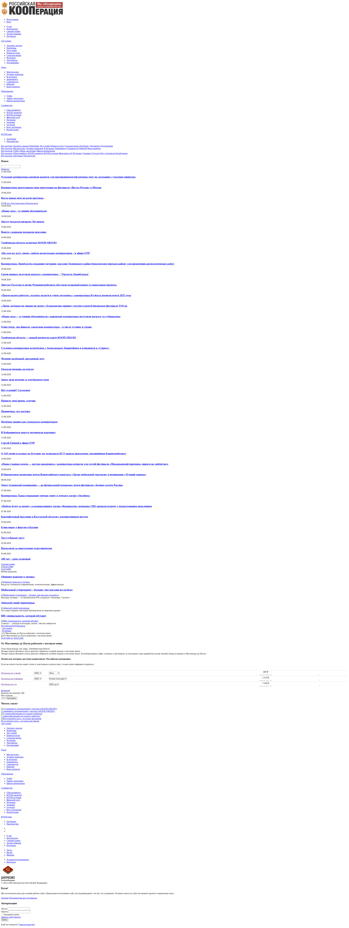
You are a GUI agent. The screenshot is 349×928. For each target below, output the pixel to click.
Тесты (9, 850)
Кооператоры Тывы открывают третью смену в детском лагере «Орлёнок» (45, 495)
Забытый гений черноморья (17, 602)
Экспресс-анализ (14, 45)
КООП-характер (14, 112)
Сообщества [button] (6, 105)
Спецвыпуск (12, 82)
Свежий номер (13, 31)
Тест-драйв (12, 50)
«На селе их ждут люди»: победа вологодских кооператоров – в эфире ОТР (45, 253)
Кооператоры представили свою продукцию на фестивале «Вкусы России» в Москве (51, 187)
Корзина (5, 690)
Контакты (11, 862)
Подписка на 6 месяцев (12, 679)
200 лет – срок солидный (15, 558)
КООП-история (14, 115)
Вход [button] (9, 22)
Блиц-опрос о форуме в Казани (19, 527)
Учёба (9, 96)
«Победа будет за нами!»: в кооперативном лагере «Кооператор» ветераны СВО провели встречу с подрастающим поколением (76, 506)
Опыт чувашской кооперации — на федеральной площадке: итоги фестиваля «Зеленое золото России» (62, 485)
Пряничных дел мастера (15, 411)
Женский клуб (13, 117)
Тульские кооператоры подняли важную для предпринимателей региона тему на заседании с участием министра (68, 176)
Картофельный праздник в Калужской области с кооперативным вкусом (44, 516)
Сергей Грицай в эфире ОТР (18, 442)
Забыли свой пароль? (11, 917)
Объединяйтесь (14, 110)
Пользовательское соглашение (23, 898)
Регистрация (12, 19)
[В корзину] (318, 674)
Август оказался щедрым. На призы (22, 221)
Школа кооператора (16, 101)
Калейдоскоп (13, 130)
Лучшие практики (15, 74)
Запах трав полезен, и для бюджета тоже (25, 379)
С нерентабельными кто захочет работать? (20, 716)
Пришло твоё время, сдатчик (18, 400)
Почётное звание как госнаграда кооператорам (29, 421)
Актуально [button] (6, 41)
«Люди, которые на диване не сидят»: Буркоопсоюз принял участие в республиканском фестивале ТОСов (64, 305)
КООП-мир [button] (6, 134)
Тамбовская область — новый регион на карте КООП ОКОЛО (38, 337)
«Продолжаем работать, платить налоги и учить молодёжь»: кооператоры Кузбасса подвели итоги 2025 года (66, 295)
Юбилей (10, 84)
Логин (4, 909)
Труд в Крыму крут (12, 537)
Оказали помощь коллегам (17, 369)
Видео (9, 852)
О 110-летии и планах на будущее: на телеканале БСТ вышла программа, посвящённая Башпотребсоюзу (63, 453)
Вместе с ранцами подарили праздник (23, 232)
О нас (9, 26)
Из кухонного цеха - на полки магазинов (20, 721)
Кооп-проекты (13, 86)
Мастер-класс (13, 72)
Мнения (10, 855)
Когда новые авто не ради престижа (22, 198)
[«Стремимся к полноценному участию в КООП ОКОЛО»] (29, 709)
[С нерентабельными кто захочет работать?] (22, 714)
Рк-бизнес (11, 58)
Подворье (11, 120)
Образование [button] (7, 91)
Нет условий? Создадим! (15, 390)
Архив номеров (14, 34)
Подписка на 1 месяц (11, 673)
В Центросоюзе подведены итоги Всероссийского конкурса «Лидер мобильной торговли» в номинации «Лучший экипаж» (73, 474)
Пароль (4, 911)
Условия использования (18, 859)
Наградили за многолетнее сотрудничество (26, 548)
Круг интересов (14, 127)
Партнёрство (13, 141)
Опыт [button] (3, 67)
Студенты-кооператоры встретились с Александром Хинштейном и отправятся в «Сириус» (55, 348)
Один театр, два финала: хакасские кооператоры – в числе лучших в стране (46, 326)
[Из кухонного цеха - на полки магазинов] (21, 718)
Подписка (11, 36)
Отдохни (11, 125)
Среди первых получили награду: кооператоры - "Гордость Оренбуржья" (45, 274)
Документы (12, 60)
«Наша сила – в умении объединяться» (24, 211)
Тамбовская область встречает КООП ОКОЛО (29, 242)
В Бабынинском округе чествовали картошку (28, 432)
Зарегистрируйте (27, 924)
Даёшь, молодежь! (15, 98)
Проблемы (11, 48)
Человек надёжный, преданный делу (23, 358)
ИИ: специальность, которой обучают (23, 615)
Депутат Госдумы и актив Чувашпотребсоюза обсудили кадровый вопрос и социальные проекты (59, 284)
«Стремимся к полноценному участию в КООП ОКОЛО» (28, 711)
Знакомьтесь (12, 79)
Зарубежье (11, 139)
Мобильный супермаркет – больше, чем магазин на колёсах (37, 589)
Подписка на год (9, 684)
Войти (4, 920)
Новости (5, 169)
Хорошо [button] (5, 898)
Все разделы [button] (7, 146)
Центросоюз (12, 29)
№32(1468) (6, 569)
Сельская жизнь (14, 55)
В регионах (12, 77)
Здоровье (11, 122)
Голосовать (11, 698)
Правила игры (13, 53)
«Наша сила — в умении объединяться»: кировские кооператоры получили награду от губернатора (60, 316)
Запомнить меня (11, 914)
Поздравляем (13, 63)
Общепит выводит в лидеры (17, 576)
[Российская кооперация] (32, 15)
